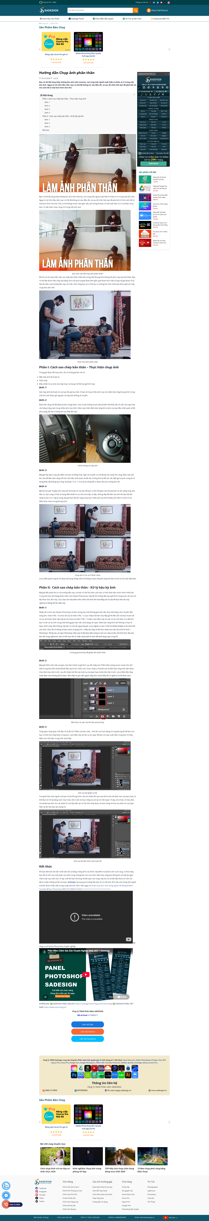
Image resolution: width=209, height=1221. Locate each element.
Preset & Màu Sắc (69, 1198)
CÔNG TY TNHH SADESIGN (90, 1217)
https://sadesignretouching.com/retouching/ (93, 1003)
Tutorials (150, 1198)
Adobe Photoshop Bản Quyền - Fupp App (58, 2)
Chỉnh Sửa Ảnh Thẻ (70, 1194)
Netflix (124, 1063)
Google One (74, 1063)
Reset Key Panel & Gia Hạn (102, 1187)
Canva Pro (65, 1063)
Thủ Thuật (151, 1202)
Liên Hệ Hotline (88, 1031)
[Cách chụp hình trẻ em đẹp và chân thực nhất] (55, 1156)
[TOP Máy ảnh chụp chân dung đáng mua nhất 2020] (120, 1156)
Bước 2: (47, 106)
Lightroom (151, 1191)
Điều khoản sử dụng (41, 1217)
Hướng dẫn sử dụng (100, 1202)
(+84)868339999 (120, 1217)
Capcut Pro (55, 1063)
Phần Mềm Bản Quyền (104, 19)
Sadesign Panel (77, 19)
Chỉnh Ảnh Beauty (69, 1209)
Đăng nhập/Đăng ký (159, 10)
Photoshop (151, 1194)
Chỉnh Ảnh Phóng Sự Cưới (72, 1191)
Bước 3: (47, 109)
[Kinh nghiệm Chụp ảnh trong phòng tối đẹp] (88, 1156)
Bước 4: (47, 113)
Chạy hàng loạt (98, 1198)
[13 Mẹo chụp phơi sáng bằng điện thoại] (152, 1156)
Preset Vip (125, 1187)
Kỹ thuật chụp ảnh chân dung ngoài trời (105, 885)
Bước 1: (47, 102)
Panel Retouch (129, 1060)
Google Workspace (87, 1063)
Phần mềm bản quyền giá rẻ (89, 1060)
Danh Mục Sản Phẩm (50, 19)
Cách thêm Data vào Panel (102, 1194)
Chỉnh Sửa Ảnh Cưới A (71, 1187)
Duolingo (138, 1063)
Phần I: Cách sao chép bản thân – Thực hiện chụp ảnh (64, 99)
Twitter (41, 1201)
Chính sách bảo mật (64, 1217)
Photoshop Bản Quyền (130, 1209)
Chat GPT (162, 1060)
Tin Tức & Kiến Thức (133, 19)
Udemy (145, 1063)
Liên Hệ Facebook (88, 1039)
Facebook (42, 1188)
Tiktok (41, 1198)
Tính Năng (68, 1181)
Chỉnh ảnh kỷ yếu (69, 1205)
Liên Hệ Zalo (87, 1024)
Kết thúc (45, 130)
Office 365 (100, 1063)
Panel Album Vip (128, 1194)
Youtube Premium (112, 1063)
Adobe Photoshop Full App (146, 1060)
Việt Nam (172, 1218)
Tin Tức (151, 1181)
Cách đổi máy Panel (100, 1191)
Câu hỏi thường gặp (102, 1181)
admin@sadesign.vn (147, 1217)
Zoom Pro (153, 1063)
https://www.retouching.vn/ (55, 1007)
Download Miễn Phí (161, 19)
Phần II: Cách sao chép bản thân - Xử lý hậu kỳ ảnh (63, 116)
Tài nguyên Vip (127, 1191)
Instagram (43, 1191)
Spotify (130, 1063)
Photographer (152, 1187)
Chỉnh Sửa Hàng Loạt (70, 1202)
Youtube (42, 1195)
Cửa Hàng (127, 1181)
